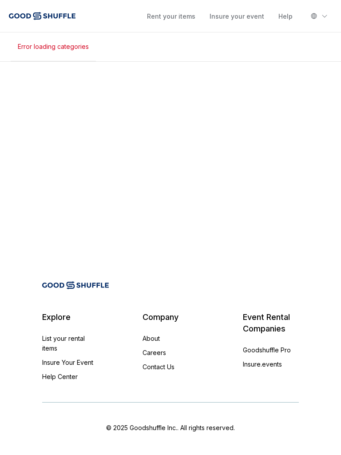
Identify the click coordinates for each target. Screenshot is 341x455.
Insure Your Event (67, 362)
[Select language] (319, 16)
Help (285, 16)
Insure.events (262, 364)
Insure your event (237, 16)
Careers (154, 352)
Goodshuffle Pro (267, 350)
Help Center (60, 376)
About (151, 338)
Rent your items (171, 16)
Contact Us (158, 367)
